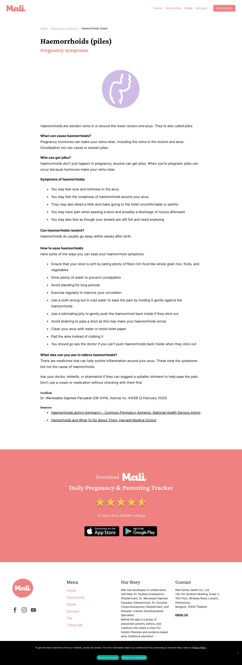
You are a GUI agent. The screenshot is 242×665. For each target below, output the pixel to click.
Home (158, 8)
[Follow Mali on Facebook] (15, 611)
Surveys (201, 8)
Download (224, 8)
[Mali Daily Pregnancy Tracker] (18, 8)
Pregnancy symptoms (64, 28)
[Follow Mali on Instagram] (24, 611)
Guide (188, 8)
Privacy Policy (199, 647)
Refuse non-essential (133, 657)
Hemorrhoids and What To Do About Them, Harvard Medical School (103, 420)
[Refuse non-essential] (238, 653)
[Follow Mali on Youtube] (33, 611)
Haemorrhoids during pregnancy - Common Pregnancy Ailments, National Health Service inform (125, 413)
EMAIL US (181, 615)
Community (173, 8)
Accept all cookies (108, 657)
